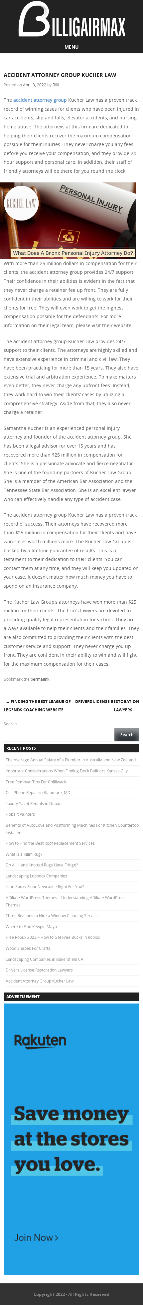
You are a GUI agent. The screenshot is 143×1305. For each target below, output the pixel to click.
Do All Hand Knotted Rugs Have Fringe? (42, 864)
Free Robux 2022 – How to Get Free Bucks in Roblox (53, 937)
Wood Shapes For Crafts (28, 948)
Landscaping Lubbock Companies (36, 875)
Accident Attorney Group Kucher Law (39, 981)
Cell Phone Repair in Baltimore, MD (38, 792)
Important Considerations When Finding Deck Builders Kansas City (67, 770)
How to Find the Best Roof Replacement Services (50, 843)
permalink (40, 679)
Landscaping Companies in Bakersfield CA (44, 959)
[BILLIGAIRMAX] (71, 35)
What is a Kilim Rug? (24, 854)
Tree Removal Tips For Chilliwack (36, 781)
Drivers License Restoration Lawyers (107, 706)
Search (10, 723)
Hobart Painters (20, 814)
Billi (56, 84)
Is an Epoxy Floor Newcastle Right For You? (45, 886)
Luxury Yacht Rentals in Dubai (33, 803)
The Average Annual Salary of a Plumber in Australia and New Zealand (71, 759)
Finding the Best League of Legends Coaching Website (37, 706)
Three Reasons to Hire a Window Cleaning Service (52, 915)
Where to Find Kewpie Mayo (31, 926)
